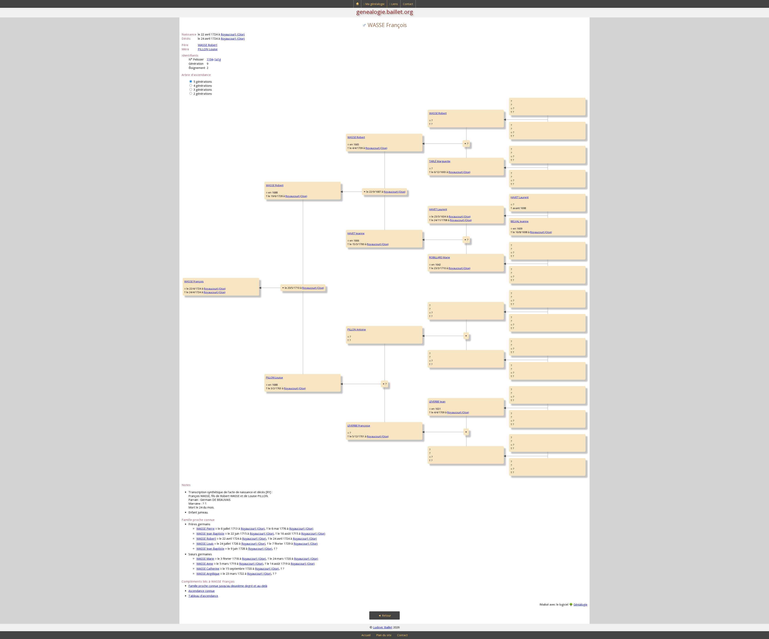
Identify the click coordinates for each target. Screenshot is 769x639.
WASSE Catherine (207, 569)
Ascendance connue (201, 591)
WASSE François (194, 281)
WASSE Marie (205, 559)
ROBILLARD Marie (439, 257)
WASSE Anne (204, 564)
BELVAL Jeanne (519, 221)
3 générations (202, 90)
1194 (210, 59)
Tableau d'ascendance (203, 596)
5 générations (202, 82)
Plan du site (384, 635)
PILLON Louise (207, 49)
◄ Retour (384, 615)
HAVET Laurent (438, 209)
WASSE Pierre (205, 528)
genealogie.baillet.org (384, 11)
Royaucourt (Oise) (233, 34)
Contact (408, 4)
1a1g (217, 59)
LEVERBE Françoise (358, 425)
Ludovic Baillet (382, 627)
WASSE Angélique (207, 574)
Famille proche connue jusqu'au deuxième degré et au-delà (227, 586)
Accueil (365, 635)
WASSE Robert (207, 45)
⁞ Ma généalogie (374, 4)
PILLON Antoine (356, 329)
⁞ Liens (394, 4)
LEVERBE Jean (437, 401)
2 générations (202, 94)
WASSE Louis (204, 543)
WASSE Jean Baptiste (210, 533)
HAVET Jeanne (355, 233)
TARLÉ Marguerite (439, 161)
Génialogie (580, 604)
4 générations (202, 86)
